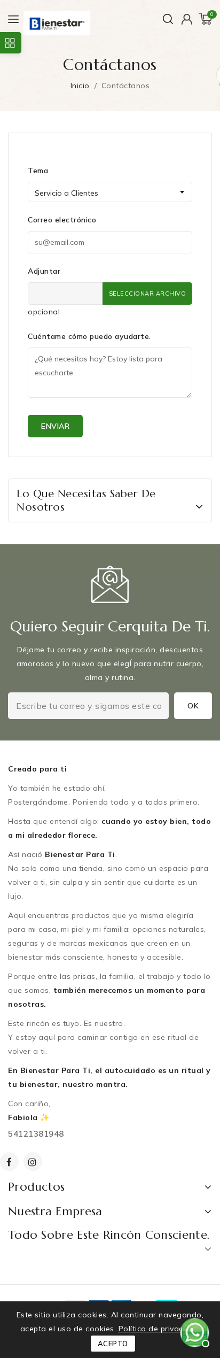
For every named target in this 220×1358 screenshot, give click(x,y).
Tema (38, 170)
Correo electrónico (62, 220)
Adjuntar (44, 271)
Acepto (113, 1343)
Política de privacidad (159, 1328)
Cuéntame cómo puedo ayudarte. (89, 336)
